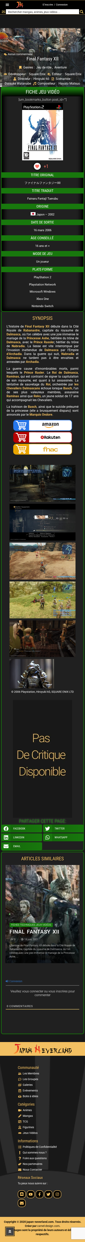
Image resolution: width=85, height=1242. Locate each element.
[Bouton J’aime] (37, 166)
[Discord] (22, 1194)
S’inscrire (47, 4)
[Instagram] (57, 1194)
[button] (7, 4)
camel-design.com (48, 1225)
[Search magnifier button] (81, 11)
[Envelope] (22, 1203)
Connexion (62, 4)
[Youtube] (31, 1194)
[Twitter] (48, 1194)
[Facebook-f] (39, 1194)
